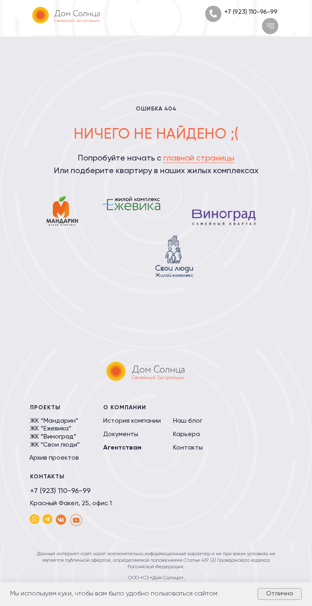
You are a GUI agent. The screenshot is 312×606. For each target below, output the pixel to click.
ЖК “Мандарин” (54, 421)
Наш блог (187, 421)
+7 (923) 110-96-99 (250, 12)
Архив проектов (54, 458)
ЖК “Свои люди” (55, 445)
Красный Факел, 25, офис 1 (71, 503)
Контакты (188, 448)
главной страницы (198, 158)
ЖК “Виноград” (53, 437)
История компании (132, 421)
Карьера (186, 434)
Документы (120, 434)
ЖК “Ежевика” (51, 429)
